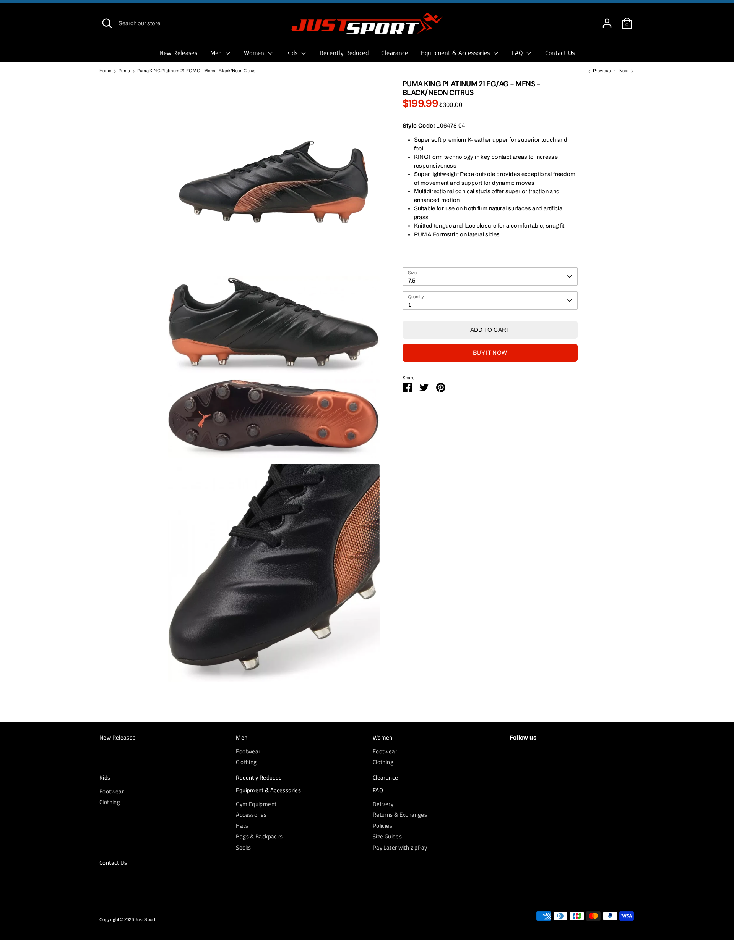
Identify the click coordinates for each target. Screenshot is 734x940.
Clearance (394, 52)
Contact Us (560, 52)
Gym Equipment (256, 803)
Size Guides (387, 836)
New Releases (178, 52)
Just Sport (145, 919)
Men (217, 52)
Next (624, 70)
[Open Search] (107, 23)
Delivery (383, 803)
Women (255, 52)
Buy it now (490, 353)
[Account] (607, 20)
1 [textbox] (409, 305)
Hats (242, 825)
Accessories (251, 814)
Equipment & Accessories (456, 52)
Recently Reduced (344, 52)
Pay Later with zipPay (400, 847)
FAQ (518, 52)
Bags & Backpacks (259, 836)
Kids (292, 52)
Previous (601, 70)
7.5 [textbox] (412, 281)
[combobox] (490, 276)
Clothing (246, 761)
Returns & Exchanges (400, 814)
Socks (243, 847)
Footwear (248, 751)
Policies (382, 825)
